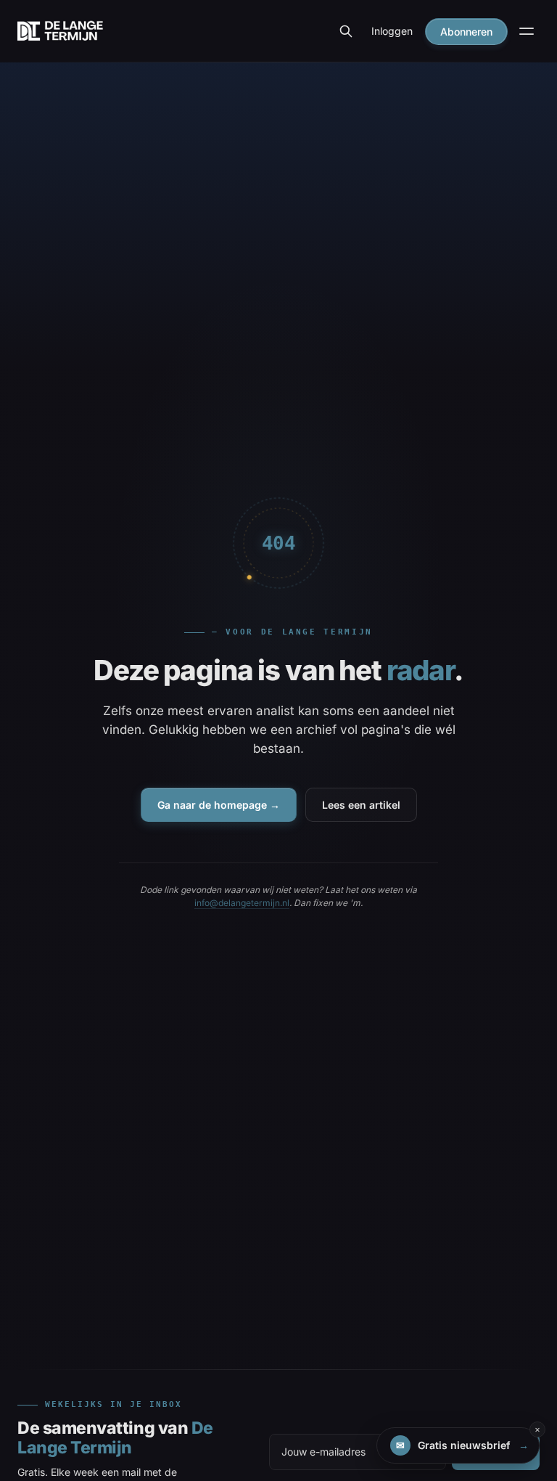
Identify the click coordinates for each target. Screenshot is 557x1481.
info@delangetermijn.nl (241, 902)
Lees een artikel (361, 805)
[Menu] (526, 31)
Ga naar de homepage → (218, 805)
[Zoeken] (346, 31)
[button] (458, 1445)
